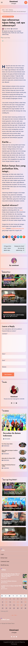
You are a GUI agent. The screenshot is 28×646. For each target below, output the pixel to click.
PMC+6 (4, 228)
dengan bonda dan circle (17, 228)
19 (17, 605)
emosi (21, 210)
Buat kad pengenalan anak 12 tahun (13, 315)
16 (6, 605)
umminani (8, 28)
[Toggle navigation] (2, 2)
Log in (2, 554)
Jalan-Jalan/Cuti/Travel (10, 506)
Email (3, 360)
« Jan (12, 615)
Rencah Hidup (7, 519)
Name (4, 354)
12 (17, 602)
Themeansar (14, 644)
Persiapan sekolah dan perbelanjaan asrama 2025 (13, 298)
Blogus (21, 642)
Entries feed (4, 558)
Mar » (15, 615)
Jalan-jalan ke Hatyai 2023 (8, 458)
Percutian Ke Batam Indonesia (12, 434)
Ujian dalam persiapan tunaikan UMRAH (10, 451)
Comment (5, 333)
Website (4, 367)
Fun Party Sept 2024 (7, 444)
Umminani (14, 1)
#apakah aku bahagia (8, 31)
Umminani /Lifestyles (8, 16)
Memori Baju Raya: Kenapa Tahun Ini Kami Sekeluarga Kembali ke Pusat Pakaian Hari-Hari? (13, 283)
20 (21, 605)
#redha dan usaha (15, 32)
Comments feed (5, 561)
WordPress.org (4, 565)
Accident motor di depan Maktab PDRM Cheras (13, 522)
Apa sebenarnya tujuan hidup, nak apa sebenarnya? (13, 22)
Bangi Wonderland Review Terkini (8, 465)
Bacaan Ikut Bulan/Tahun (8, 623)
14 (25, 602)
